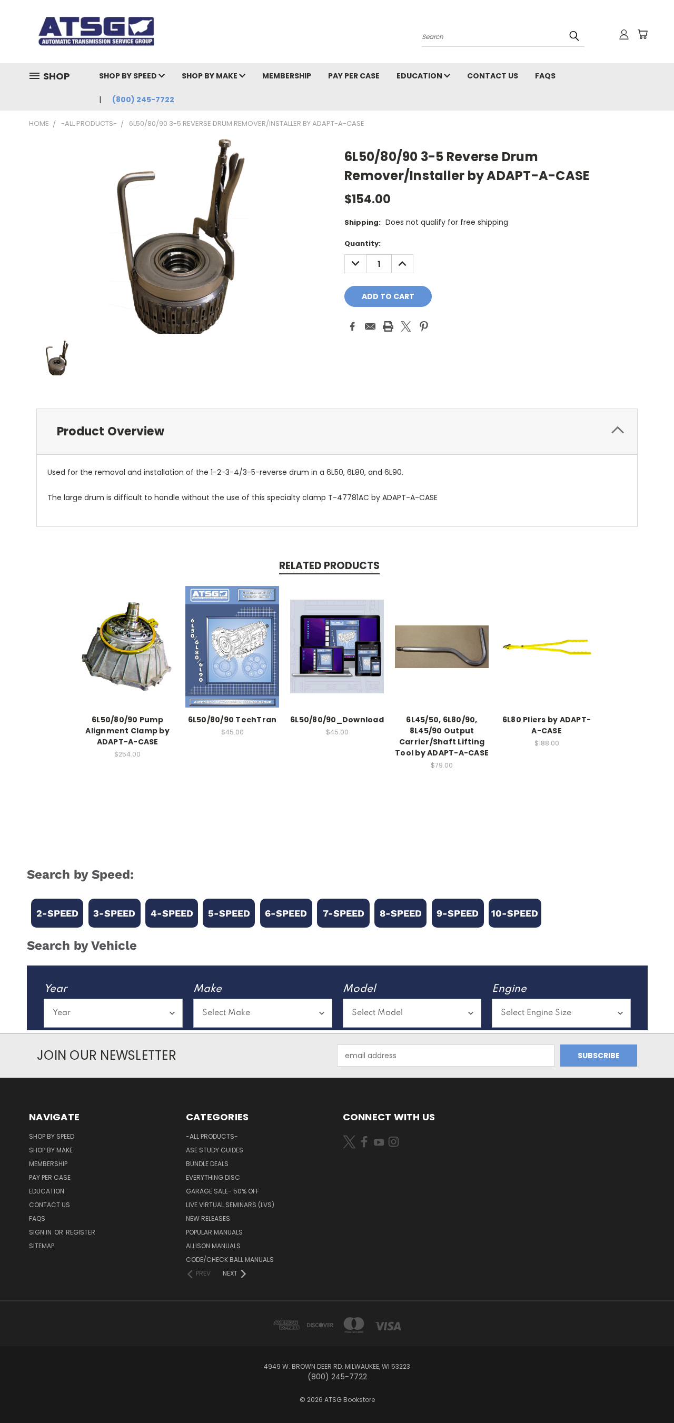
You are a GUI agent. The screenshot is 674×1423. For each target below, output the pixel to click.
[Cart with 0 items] (642, 34)
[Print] (388, 326)
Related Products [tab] (329, 566)
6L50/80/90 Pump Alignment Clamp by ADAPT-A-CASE (127, 730)
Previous (646, 1390)
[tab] (337, 431)
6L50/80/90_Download (337, 719)
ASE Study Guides (214, 1150)
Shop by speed (128, 76)
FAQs (545, 76)
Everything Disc (213, 1177)
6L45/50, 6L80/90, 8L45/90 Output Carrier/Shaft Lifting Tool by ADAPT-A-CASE (442, 736)
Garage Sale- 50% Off (222, 1191)
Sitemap (41, 1245)
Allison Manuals (213, 1245)
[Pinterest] (424, 326)
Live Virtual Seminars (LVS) (230, 1204)
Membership (286, 76)
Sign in (41, 1232)
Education (420, 76)
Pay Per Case (354, 76)
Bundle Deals (207, 1163)
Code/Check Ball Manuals (230, 1259)
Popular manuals (214, 1232)
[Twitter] (406, 326)
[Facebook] (352, 326)
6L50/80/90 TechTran (232, 719)
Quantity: (362, 243)
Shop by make (210, 76)
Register (80, 1232)
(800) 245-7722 (143, 99)
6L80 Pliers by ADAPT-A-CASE (546, 725)
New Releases (208, 1218)
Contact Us (492, 76)
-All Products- (212, 1136)
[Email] (370, 326)
